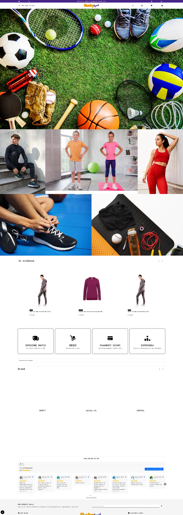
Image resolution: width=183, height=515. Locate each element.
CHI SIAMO (31, 5)
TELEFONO (93, 1)
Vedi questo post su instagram (26, 360)
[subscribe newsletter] (161, 506)
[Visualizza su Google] (21, 477)
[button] (160, 5)
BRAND (26, 5)
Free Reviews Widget (92, 497)
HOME (23, 5)
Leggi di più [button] (23, 491)
